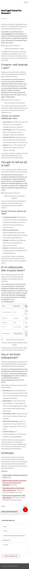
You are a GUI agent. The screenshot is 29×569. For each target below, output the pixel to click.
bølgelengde (7, 375)
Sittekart (21, 566)
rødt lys (9, 34)
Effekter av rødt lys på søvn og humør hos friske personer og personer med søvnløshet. (14, 483)
